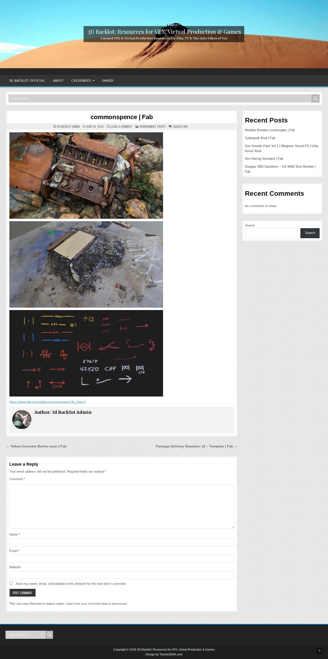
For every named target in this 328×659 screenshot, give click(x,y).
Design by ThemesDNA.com (164, 654)
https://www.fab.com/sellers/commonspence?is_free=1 (47, 402)
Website (15, 567)
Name (14, 534)
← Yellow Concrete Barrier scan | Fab (36, 446)
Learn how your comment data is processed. (97, 603)
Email (14, 551)
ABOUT (58, 80)
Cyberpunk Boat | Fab (260, 138)
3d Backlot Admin (68, 126)
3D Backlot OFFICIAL (27, 80)
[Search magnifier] (315, 98)
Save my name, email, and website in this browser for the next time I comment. (71, 584)
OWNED (107, 80)
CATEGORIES (81, 80)
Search (250, 225)
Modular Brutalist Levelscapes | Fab (270, 130)
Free (185, 126)
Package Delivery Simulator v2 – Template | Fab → (196, 446)
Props (161, 126)
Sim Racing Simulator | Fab (264, 158)
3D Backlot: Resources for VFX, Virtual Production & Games (164, 31)
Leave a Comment (121, 126)
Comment (17, 479)
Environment (148, 126)
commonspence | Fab (122, 117)
